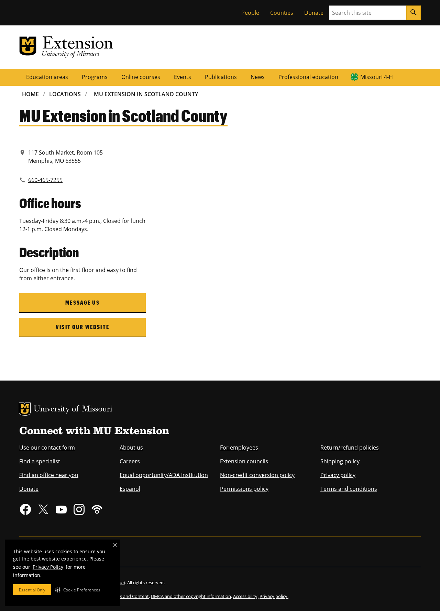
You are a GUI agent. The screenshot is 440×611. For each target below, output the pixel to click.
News (258, 77)
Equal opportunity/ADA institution (164, 475)
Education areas (47, 77)
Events (182, 77)
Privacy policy (337, 475)
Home (30, 94)
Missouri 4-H (376, 77)
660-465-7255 (45, 180)
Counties (281, 12)
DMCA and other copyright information (191, 596)
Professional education (308, 77)
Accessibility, (245, 596)
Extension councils (244, 461)
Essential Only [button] (32, 590)
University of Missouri (73, 409)
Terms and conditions (348, 489)
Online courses (140, 77)
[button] (78, 589)
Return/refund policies (349, 447)
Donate (313, 12)
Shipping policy (340, 461)
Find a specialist (39, 461)
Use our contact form (47, 447)
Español (130, 489)
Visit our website (82, 327)
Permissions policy (244, 489)
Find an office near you (48, 475)
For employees (239, 447)
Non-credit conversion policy (257, 475)
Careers (130, 461)
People (250, 12)
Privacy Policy (48, 567)
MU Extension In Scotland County (146, 94)
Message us (82, 302)
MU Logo (25, 409)
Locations (65, 94)
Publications (221, 77)
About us (131, 447)
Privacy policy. (274, 596)
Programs (95, 77)
